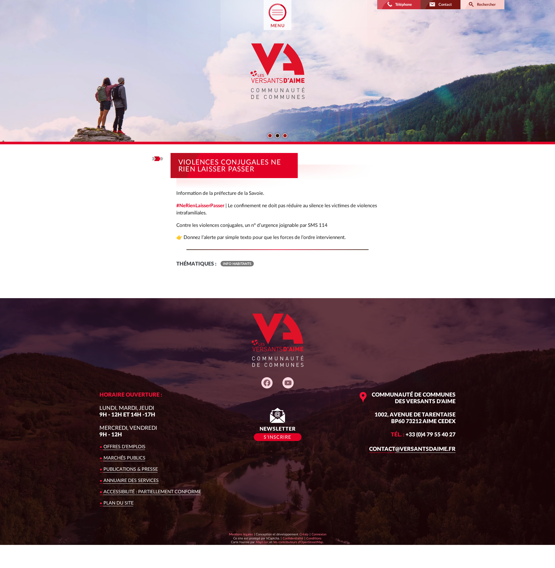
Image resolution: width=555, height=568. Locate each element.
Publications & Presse (130, 469)
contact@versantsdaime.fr (412, 449)
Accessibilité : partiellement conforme (152, 491)
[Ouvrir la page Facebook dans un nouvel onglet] (267, 382)
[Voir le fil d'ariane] (157, 159)
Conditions (313, 538)
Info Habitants (237, 264)
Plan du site (118, 503)
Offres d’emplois (124, 446)
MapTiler (262, 542)
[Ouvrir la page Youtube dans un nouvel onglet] (288, 382)
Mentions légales (241, 534)
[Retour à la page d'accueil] (277, 104)
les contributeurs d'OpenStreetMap (298, 542)
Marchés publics (124, 458)
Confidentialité (292, 538)
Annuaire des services (131, 480)
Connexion (319, 534)
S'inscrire (277, 437)
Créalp (304, 534)
